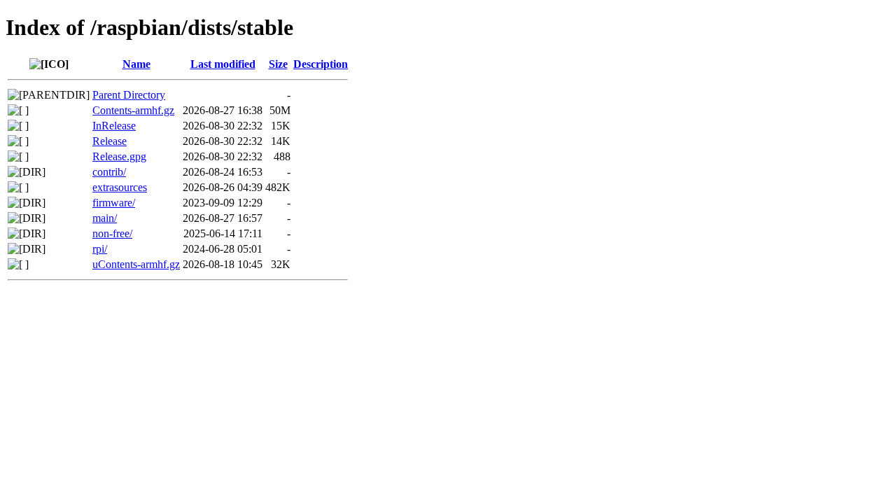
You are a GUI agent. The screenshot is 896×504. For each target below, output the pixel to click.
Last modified (222, 64)
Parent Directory (128, 95)
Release (109, 141)
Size (278, 64)
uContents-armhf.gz (136, 264)
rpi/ (99, 249)
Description (320, 64)
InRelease (114, 126)
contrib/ (109, 172)
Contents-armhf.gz (133, 110)
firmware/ (113, 203)
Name (136, 64)
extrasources (119, 187)
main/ (104, 218)
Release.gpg (119, 156)
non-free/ (112, 233)
